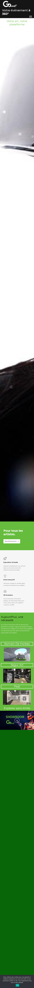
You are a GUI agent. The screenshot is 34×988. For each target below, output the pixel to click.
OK (17, 985)
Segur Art (17, 665)
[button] (17, 720)
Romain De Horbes (17, 643)
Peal (17, 686)
